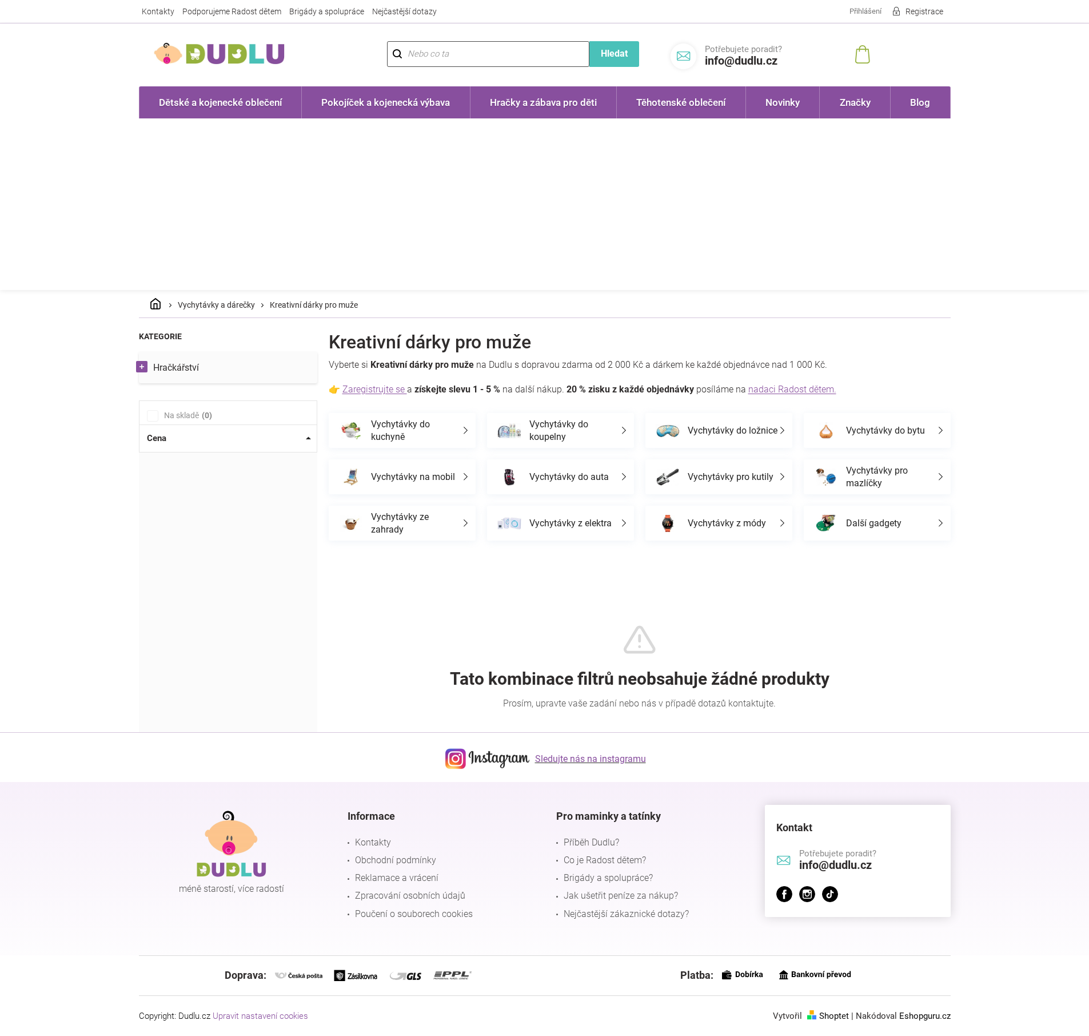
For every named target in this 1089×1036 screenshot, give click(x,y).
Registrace (924, 11)
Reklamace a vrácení (396, 877)
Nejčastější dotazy (404, 11)
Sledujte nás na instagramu (590, 758)
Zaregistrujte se (374, 389)
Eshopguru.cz (925, 1016)
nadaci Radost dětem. (792, 389)
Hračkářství (176, 367)
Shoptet (834, 1016)
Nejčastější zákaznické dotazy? (626, 913)
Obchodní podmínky (395, 860)
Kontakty (158, 11)
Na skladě (186, 415)
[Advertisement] (545, 204)
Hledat (614, 53)
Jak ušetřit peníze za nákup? (621, 895)
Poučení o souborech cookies (414, 913)
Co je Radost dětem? (605, 860)
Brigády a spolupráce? (608, 877)
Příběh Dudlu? (591, 842)
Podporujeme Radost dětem (231, 11)
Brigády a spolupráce (326, 11)
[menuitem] (220, 102)
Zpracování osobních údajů (410, 895)
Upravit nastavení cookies (260, 1016)
